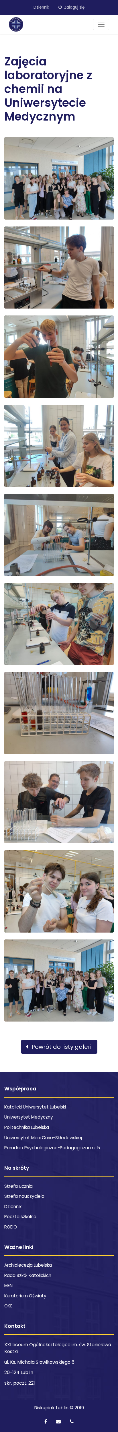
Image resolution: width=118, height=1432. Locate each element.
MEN (8, 1285)
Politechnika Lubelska (26, 1127)
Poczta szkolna (20, 1217)
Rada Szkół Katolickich (27, 1275)
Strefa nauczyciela (24, 1196)
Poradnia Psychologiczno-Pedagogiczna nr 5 (52, 1148)
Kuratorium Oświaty (25, 1296)
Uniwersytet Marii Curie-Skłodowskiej (43, 1138)
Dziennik (41, 7)
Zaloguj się (73, 7)
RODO (10, 1227)
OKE (8, 1306)
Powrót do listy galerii (61, 1047)
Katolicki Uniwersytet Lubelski (35, 1107)
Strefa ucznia (18, 1186)
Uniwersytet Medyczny (28, 1117)
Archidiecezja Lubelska (28, 1265)
